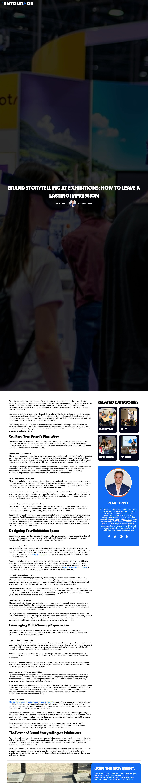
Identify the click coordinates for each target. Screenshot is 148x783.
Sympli (116, 520)
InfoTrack (127, 520)
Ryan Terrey (87, 203)
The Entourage (129, 509)
